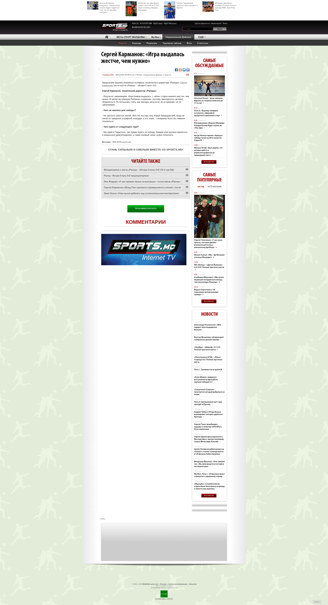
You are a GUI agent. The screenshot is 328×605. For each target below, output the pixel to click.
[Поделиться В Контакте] (187, 69)
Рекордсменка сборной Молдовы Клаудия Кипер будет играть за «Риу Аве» (209, 125)
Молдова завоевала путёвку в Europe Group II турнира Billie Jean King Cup (225, 6)
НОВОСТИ (135, 24)
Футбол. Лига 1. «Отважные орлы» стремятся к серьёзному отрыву (209, 475)
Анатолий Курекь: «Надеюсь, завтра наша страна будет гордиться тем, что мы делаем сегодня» (110, 7)
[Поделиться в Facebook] (176, 69)
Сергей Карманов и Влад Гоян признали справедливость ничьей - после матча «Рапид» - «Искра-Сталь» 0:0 (142, 188)
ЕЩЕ (201, 36)
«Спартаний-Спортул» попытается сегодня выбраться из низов (209, 391)
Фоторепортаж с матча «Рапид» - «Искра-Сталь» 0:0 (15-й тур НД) (139, 169)
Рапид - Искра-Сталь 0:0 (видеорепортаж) (126, 175)
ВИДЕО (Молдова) (170, 24)
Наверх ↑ (317, 601)
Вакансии (192, 584)
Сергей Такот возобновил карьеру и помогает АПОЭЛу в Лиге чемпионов (208, 426)
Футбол (155, 36)
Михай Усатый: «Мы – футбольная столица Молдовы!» (209, 255)
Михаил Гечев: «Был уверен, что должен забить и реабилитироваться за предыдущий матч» (208, 151)
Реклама (163, 584)
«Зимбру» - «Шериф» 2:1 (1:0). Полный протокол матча (207, 348)
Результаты (151, 43)
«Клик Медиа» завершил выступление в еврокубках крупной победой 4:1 (206, 379)
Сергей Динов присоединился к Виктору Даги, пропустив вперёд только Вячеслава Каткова (209, 439)
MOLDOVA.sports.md (121, 142)
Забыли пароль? (216, 24)
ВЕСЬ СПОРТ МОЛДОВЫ (131, 36)
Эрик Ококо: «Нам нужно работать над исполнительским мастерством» (141, 193)
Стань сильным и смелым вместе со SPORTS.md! (145, 149)
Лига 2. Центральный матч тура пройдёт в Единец (208, 403)
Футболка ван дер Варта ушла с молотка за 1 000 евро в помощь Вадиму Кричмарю (148, 6)
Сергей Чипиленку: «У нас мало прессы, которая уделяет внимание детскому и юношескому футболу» (208, 243)
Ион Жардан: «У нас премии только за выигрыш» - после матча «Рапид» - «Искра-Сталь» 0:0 (142, 182)
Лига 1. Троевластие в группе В (209, 369)
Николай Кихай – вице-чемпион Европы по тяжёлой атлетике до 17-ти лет (208, 100)
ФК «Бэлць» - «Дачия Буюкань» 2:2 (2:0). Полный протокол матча (209, 267)
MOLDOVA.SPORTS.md (125, 75)
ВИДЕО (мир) (157, 24)
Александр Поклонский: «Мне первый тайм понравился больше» (207, 327)
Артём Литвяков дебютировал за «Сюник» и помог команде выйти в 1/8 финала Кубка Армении (209, 451)
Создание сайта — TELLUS (164, 599)
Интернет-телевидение (121, 30)
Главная (106, 37)
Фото (189, 43)
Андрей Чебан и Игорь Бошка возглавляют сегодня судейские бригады (208, 414)
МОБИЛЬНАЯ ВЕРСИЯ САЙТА (141, 27)
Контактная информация (177, 584)
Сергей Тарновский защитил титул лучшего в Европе (187, 5)
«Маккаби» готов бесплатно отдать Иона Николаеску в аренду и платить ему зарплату (209, 486)
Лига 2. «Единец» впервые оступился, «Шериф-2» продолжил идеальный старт (208, 112)
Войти (225, 24)
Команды (136, 43)
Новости (123, 43)
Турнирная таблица (172, 43)
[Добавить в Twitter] (184, 69)
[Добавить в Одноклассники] (180, 69)
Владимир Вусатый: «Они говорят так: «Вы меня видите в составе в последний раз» (209, 463)
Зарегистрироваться (202, 24)
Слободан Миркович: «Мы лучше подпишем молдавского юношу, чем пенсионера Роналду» (209, 279)
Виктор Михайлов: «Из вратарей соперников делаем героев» (209, 338)
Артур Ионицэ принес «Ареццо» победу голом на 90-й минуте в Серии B (208, 137)
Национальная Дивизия (178, 36)
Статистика (202, 43)
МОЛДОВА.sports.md (150, 584)
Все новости (209, 162)
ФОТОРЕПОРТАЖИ (146, 24)
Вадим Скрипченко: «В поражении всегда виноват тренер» (206, 292)
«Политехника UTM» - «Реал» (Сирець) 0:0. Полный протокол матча (208, 359)
